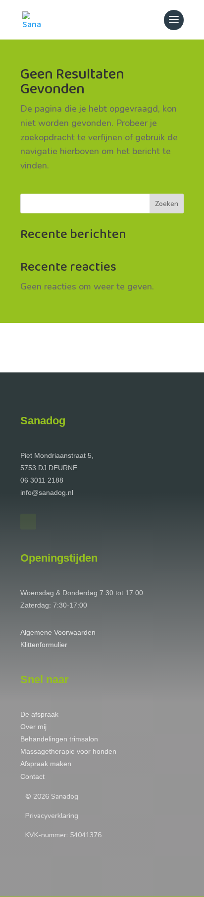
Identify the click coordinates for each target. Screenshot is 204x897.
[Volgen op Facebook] (28, 522)
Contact (32, 776)
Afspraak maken (45, 764)
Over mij (33, 727)
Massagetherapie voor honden (68, 751)
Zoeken (166, 203)
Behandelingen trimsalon (59, 739)
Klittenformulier (43, 645)
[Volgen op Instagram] (49, 522)
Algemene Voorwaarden (58, 632)
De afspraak (39, 714)
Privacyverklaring (51, 815)
